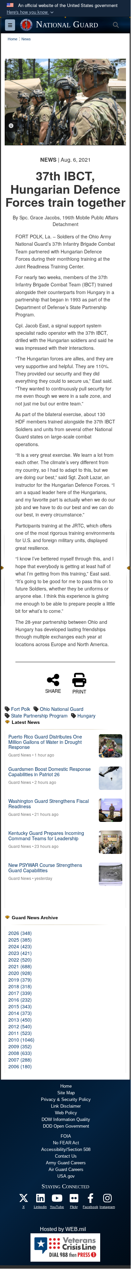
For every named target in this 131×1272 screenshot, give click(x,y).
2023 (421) (20, 953)
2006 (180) (20, 1066)
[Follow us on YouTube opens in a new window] (57, 1200)
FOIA (66, 1136)
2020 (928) (20, 973)
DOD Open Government (66, 1126)
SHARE (53, 691)
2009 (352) (20, 1046)
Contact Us (66, 1156)
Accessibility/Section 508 (65, 1149)
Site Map (66, 1092)
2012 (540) (20, 1026)
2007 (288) (20, 1059)
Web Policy (66, 1112)
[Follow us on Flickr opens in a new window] (73, 1200)
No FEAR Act (66, 1142)
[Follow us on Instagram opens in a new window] (107, 1200)
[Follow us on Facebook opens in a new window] (90, 1200)
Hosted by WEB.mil (63, 1229)
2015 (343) (20, 1006)
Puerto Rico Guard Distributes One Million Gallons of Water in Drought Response (45, 741)
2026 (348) (20, 933)
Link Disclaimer (66, 1106)
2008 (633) (20, 1053)
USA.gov (66, 1176)
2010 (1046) (21, 1039)
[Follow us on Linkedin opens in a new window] (40, 1200)
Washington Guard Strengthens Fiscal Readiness (48, 803)
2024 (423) (20, 946)
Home (66, 1086)
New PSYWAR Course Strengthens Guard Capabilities (45, 867)
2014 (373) (20, 1013)
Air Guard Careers (66, 1169)
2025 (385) (20, 939)
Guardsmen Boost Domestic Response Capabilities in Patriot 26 (49, 771)
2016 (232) (20, 999)
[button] (31, 12)
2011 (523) (20, 1033)
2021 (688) (20, 966)
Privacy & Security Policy (66, 1099)
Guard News (19, 755)
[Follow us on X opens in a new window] (23, 1200)
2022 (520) (20, 959)
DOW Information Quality (66, 1119)
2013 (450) (20, 1019)
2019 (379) (20, 979)
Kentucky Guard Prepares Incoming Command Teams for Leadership (46, 835)
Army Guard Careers (66, 1162)
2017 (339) (20, 993)
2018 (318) (20, 986)
